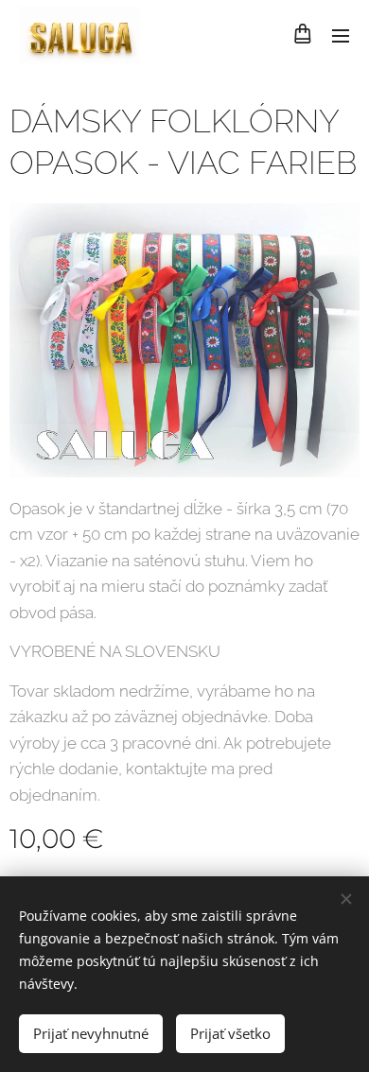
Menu (341, 35)
